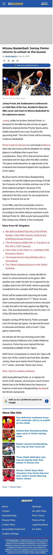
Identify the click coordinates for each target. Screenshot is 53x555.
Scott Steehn (11, 56)
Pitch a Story (38, 515)
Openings (36, 506)
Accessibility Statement (13, 529)
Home (4, 487)
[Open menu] (3, 3)
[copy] (17, 61)
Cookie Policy (8, 524)
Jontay (5, 120)
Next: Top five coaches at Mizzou (18, 371)
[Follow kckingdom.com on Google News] (47, 401)
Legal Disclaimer (40, 524)
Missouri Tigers (15, 487)
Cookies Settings (10, 533)
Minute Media (14, 540)
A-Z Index (36, 529)
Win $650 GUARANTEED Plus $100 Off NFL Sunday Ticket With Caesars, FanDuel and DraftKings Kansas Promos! (26, 235)
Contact (6, 511)
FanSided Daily (9, 515)
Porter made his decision (14, 145)
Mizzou (46, 145)
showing (42, 388)
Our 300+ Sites (39, 511)
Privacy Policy (8, 520)
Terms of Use (38, 520)
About (5, 506)
